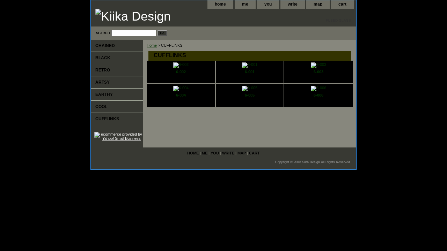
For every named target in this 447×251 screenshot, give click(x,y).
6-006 (318, 95)
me (245, 4)
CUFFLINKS (107, 118)
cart (342, 4)
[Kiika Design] (178, 17)
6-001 (250, 72)
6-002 (181, 72)
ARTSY (102, 82)
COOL (101, 106)
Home (152, 45)
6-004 (181, 95)
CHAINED (105, 45)
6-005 (250, 95)
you (268, 4)
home (220, 4)
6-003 (318, 72)
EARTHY (104, 94)
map (318, 4)
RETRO (102, 70)
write (293, 4)
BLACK (102, 57)
